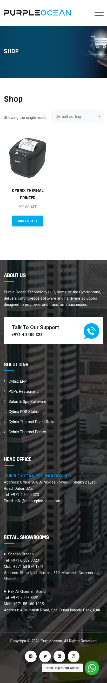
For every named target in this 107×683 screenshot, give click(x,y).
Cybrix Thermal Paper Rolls (31, 421)
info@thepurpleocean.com (37, 501)
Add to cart (27, 221)
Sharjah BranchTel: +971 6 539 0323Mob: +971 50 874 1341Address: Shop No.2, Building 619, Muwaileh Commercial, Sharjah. (52, 566)
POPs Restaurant (23, 391)
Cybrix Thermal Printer (27, 432)
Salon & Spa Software (27, 401)
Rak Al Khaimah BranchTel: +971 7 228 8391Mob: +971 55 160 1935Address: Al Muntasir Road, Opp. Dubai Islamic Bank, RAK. (52, 600)
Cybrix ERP (18, 381)
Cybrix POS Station (25, 411)
